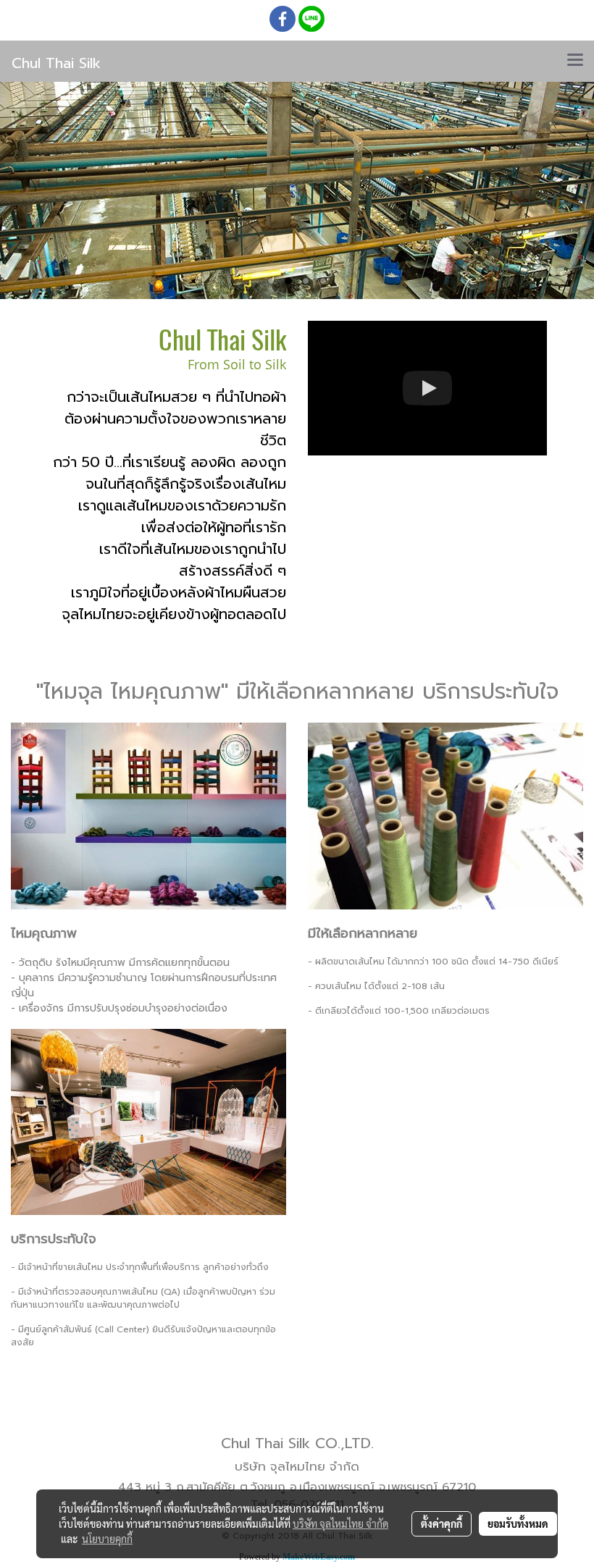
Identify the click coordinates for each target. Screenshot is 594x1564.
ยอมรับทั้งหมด (518, 1523)
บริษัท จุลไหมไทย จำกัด (340, 1523)
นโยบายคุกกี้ (107, 1538)
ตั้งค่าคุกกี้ (441, 1523)
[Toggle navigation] (575, 61)
